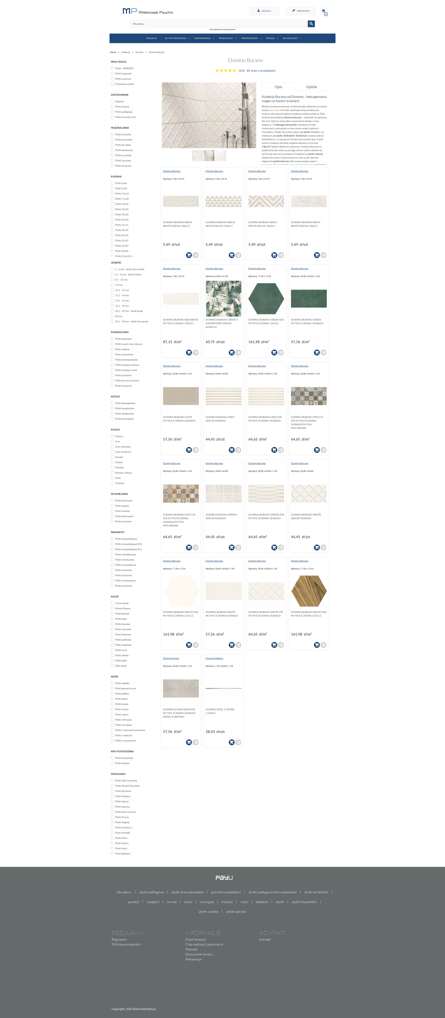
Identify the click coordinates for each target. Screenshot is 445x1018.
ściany (276, 110)
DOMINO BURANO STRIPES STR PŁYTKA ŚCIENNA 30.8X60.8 (266, 516)
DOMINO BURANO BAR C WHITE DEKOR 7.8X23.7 (263, 224)
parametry (118, 532)
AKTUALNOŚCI (290, 38)
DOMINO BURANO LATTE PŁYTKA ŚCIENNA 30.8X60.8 (179, 419)
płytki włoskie (209, 911)
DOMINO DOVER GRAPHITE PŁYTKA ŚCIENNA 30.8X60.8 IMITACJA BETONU (179, 713)
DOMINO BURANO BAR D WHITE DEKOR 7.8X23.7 (305, 224)
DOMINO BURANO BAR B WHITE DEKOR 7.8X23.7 (220, 224)
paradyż (133, 902)
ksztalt (115, 396)
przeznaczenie (120, 127)
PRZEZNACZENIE (249, 38)
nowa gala (207, 902)
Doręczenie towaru (199, 954)
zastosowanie (119, 94)
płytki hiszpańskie (304, 902)
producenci (118, 774)
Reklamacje (193, 959)
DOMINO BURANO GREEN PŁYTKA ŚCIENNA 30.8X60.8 (307, 321)
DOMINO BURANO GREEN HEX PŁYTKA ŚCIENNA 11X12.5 (266, 321)
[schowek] (196, 255)
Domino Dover (171, 658)
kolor (115, 596)
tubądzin (153, 902)
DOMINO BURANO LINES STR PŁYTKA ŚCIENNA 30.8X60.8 (265, 419)
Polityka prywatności (126, 944)
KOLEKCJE (151, 38)
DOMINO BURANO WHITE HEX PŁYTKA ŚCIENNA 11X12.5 (180, 613)
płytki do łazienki (316, 892)
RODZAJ (270, 38)
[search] (311, 24)
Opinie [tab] (311, 87)
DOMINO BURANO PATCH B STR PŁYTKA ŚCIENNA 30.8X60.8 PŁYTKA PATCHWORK (179, 520)
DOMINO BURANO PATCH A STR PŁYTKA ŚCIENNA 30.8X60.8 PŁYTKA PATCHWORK (307, 422)
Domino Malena (214, 658)
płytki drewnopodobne (187, 892)
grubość (116, 262)
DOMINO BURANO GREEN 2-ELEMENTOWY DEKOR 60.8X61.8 (222, 323)
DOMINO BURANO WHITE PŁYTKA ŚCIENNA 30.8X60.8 (222, 613)
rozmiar (116, 176)
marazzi (227, 902)
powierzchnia (120, 332)
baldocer (262, 902)
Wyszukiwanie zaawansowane (222, 29)
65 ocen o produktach (261, 71)
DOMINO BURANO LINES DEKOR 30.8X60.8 (220, 419)
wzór (114, 676)
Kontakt (265, 939)
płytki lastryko (236, 911)
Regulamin (119, 939)
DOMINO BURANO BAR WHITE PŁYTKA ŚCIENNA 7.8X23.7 (180, 321)
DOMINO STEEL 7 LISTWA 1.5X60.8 (220, 711)
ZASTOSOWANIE (203, 38)
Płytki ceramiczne (175, 38)
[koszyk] (189, 255)
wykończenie (119, 494)
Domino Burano (171, 171)
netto (244, 902)
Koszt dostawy (195, 939)
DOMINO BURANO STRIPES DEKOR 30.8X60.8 (221, 516)
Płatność (191, 949)
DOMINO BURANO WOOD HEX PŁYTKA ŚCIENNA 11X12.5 (309, 613)
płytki (280, 902)
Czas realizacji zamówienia (204, 944)
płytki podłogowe (152, 892)
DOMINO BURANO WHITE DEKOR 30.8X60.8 (306, 516)
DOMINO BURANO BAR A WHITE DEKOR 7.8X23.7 (177, 224)
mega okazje (118, 61)
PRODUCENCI (226, 38)
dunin (188, 902)
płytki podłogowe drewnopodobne (273, 892)
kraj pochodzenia (122, 751)
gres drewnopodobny (226, 892)
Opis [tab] (278, 87)
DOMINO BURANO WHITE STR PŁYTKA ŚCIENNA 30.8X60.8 (265, 613)
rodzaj (115, 429)
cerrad (171, 902)
